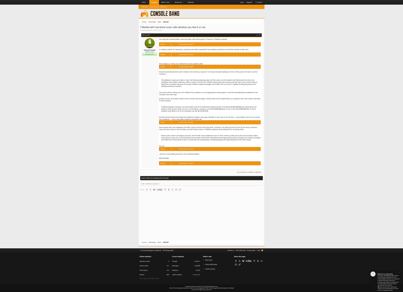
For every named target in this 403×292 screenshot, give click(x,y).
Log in (168, 44)
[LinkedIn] (158, 189)
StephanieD (196, 275)
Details (232, 288)
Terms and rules (240, 250)
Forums (154, 2)
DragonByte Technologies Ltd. (221, 288)
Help (258, 250)
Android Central (147, 30)
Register (175, 44)
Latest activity (210, 269)
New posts (144, 7)
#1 (260, 35)
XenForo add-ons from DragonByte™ (195, 288)
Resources (178, 2)
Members (163, 7)
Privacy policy (251, 250)
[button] (147, 2)
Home (144, 2)
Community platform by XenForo (201, 286)
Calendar (190, 2)
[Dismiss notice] (399, 272)
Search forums (154, 7)
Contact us (230, 250)
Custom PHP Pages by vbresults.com (202, 289)
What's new (165, 2)
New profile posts (211, 264)
